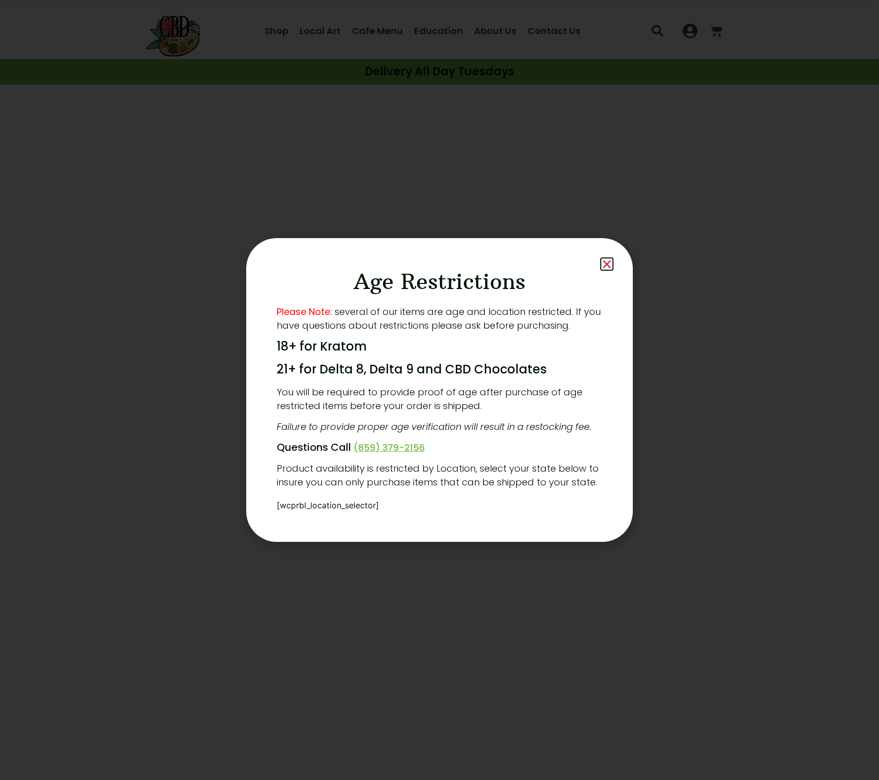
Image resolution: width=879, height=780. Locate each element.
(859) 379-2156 (389, 447)
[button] (606, 264)
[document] (439, 390)
